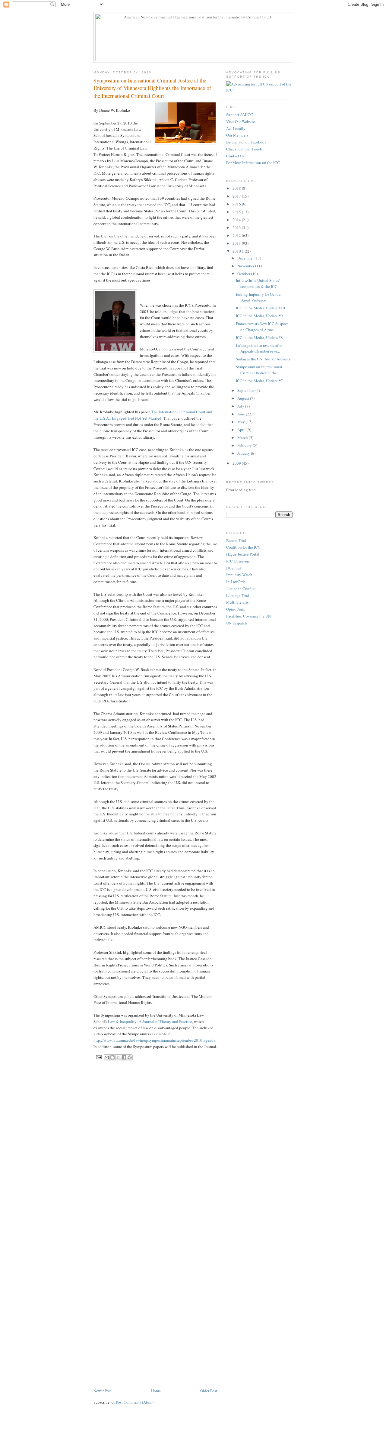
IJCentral (233, 568)
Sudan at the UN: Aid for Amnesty (263, 359)
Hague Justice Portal (242, 554)
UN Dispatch (236, 623)
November (246, 266)
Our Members (237, 135)
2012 (237, 235)
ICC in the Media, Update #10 (260, 308)
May (241, 421)
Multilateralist (238, 602)
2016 (237, 204)
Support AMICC (239, 114)
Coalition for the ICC (243, 547)
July (241, 406)
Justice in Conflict (241, 588)
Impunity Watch (239, 574)
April (242, 429)
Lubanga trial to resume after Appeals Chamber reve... (259, 348)
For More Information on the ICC (253, 162)
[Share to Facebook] (124, 1057)
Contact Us (235, 156)
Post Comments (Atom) (134, 1402)
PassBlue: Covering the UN (248, 616)
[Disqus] (155, 1151)
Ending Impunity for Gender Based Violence (259, 297)
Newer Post (102, 1390)
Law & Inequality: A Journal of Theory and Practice (150, 1021)
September (246, 390)
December (246, 258)
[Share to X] (118, 1057)
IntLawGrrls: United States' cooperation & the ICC (258, 283)
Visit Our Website (240, 121)
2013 (237, 227)
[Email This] (107, 1057)
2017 (237, 196)
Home (156, 1390)
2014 (237, 219)
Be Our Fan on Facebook (246, 142)
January (244, 453)
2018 (237, 188)
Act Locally (235, 128)
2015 (237, 211)
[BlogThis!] (112, 1057)
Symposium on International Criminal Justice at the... (259, 370)
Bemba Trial (236, 540)
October (244, 273)
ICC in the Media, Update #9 (259, 315)
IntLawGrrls (235, 581)
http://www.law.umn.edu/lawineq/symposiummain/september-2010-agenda (154, 1040)
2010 (237, 251)
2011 (237, 243)
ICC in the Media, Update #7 (259, 380)
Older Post (208, 1390)
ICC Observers (238, 561)
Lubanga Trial (237, 595)
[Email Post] (98, 1057)
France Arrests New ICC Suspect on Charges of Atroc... (262, 326)
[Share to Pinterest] (130, 1057)
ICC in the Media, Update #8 (259, 337)
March (243, 437)
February (245, 445)
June (241, 414)
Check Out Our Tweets (244, 149)
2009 (237, 463)
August (243, 398)
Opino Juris (235, 609)
